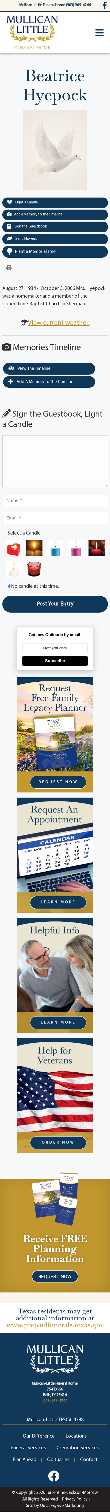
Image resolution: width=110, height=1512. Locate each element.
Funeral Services (28, 1448)
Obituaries (58, 1459)
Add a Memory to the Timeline (38, 214)
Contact (89, 1459)
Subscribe (55, 661)
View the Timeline (33, 368)
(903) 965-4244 (54, 1401)
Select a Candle (24, 533)
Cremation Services (78, 1448)
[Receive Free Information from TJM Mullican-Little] (55, 1198)
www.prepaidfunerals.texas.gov (55, 1324)
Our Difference (39, 1436)
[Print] (9, 268)
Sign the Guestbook (30, 227)
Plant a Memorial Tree (35, 251)
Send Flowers (26, 239)
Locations (76, 1436)
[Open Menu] (99, 32)
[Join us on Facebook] (54, 1476)
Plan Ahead (24, 1459)
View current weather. (59, 323)
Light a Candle (26, 202)
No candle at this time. (35, 586)
